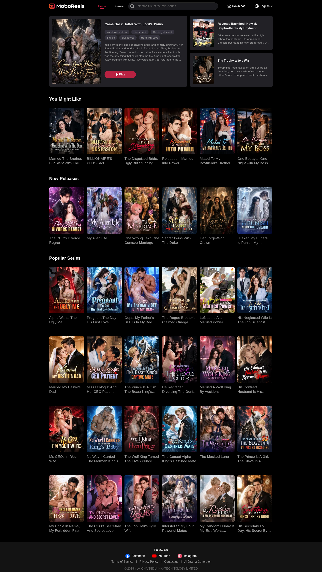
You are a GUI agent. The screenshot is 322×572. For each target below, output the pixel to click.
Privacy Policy (148, 561)
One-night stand (162, 32)
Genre (119, 6)
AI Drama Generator (197, 561)
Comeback (140, 32)
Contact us (171, 561)
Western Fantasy (117, 32)
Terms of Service (122, 561)
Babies (111, 37)
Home (102, 6)
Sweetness (127, 37)
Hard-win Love (149, 37)
